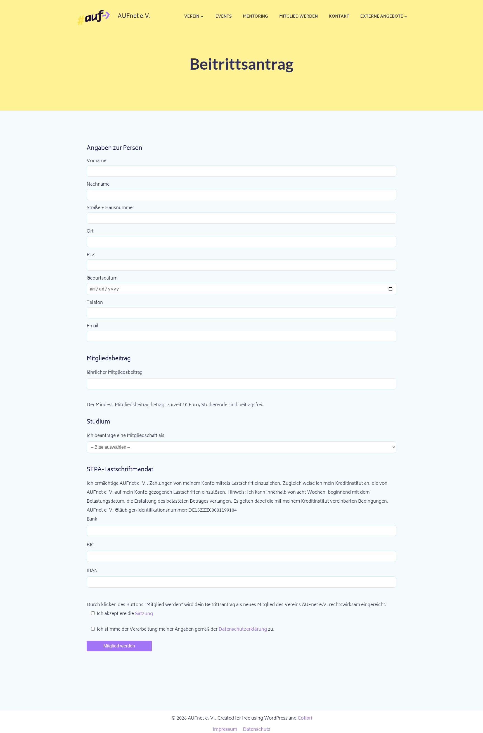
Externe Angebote (381, 17)
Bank (92, 519)
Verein (191, 17)
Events (224, 17)
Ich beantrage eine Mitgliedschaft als (125, 436)
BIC (90, 545)
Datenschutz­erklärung (243, 629)
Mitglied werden (298, 17)
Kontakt (339, 17)
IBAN (92, 571)
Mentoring (255, 17)
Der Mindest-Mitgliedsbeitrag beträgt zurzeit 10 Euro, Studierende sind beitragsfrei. (175, 405)
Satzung (144, 614)
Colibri (305, 718)
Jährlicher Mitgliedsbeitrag (115, 373)
